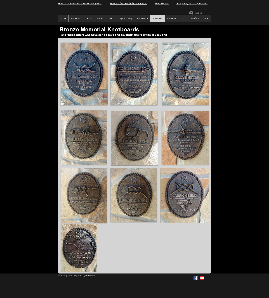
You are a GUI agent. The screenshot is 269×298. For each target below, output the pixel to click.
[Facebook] (195, 278)
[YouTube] (202, 278)
